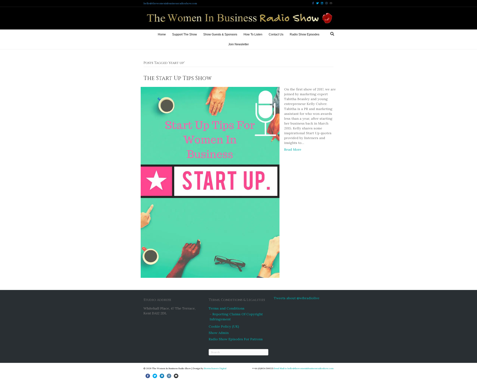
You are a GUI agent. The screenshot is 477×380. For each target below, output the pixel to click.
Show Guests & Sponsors (220, 34)
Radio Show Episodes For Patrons (236, 339)
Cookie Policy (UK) (224, 326)
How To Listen (253, 34)
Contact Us (276, 34)
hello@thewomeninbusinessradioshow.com (170, 3)
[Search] (331, 34)
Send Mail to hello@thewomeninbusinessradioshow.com (304, 368)
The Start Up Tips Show (177, 78)
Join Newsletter (238, 44)
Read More (292, 149)
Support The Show (184, 34)
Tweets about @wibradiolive (296, 298)
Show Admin (219, 333)
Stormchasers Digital (215, 368)
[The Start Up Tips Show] (210, 182)
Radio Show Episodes (304, 34)
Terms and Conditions (226, 308)
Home (162, 34)
